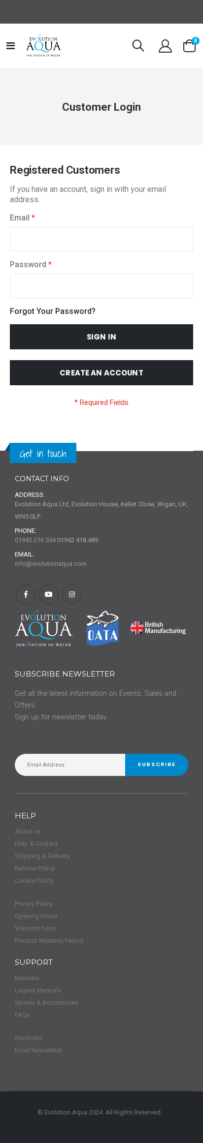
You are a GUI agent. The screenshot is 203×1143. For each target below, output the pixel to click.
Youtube (49, 594)
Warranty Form (35, 928)
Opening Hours (36, 916)
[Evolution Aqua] (44, 45)
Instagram (72, 594)
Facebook (25, 594)
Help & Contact (36, 843)
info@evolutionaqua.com (51, 563)
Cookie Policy (34, 880)
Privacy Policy (34, 903)
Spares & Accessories (46, 1002)
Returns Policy (35, 868)
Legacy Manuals (38, 990)
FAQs (22, 1015)
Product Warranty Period (49, 940)
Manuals (27, 978)
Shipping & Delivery (42, 856)
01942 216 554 (35, 540)
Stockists (28, 1038)
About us (28, 831)
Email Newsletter (38, 1050)
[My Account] (165, 46)
